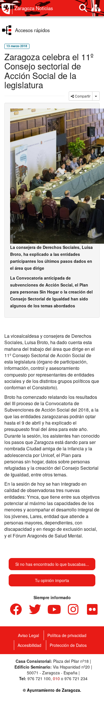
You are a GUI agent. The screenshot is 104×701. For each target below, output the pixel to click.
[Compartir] (96, 96)
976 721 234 (76, 678)
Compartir (82, 95)
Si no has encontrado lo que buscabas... (52, 564)
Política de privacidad (66, 635)
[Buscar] (83, 8)
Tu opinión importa (52, 580)
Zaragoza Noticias (33, 8)
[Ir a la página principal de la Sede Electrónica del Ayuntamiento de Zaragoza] (6, 8)
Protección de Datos (68, 645)
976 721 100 (39, 678)
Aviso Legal (28, 635)
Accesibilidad (29, 645)
